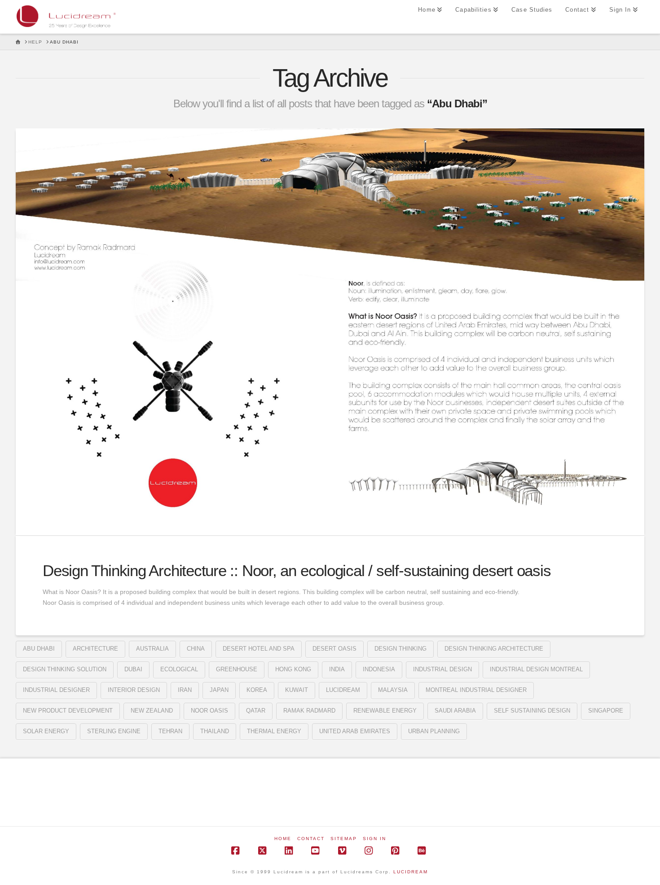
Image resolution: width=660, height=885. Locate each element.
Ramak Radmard (309, 710)
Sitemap (343, 838)
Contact (311, 838)
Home (282, 838)
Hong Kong (293, 669)
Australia (152, 648)
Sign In (374, 838)
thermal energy (274, 731)
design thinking (400, 648)
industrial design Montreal (536, 669)
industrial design (442, 669)
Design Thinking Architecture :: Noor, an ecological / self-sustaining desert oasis (297, 570)
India (337, 669)
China (196, 648)
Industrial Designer (56, 690)
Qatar (255, 710)
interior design (134, 690)
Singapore (605, 710)
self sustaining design (532, 710)
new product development (68, 710)
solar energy (46, 731)
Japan (219, 690)
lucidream (343, 690)
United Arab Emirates (354, 731)
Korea (256, 690)
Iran (185, 690)
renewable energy (385, 710)
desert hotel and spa (259, 648)
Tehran (170, 731)
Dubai (133, 669)
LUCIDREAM (410, 871)
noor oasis (209, 710)
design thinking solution (64, 669)
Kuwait (296, 690)
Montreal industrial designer (476, 690)
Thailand (214, 731)
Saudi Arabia (455, 710)
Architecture (95, 648)
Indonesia (379, 669)
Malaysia (393, 690)
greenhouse (236, 669)
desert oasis (334, 648)
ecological (179, 669)
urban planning (434, 731)
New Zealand (152, 710)
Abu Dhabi (39, 648)
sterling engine (114, 731)
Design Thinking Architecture (493, 648)
